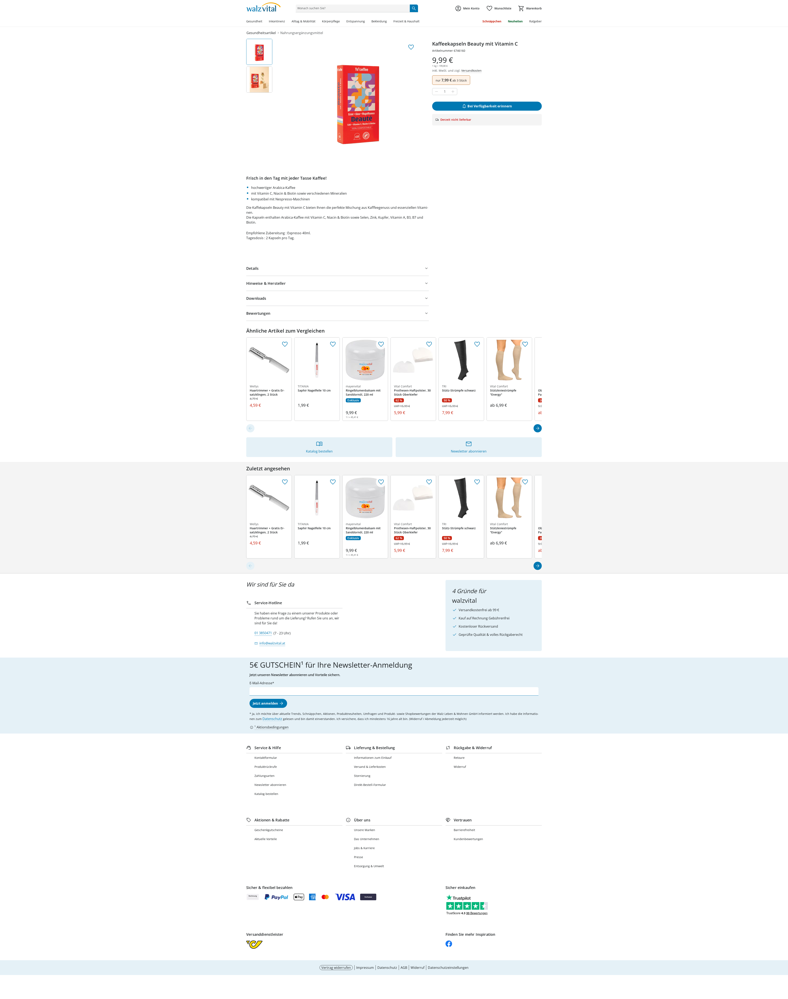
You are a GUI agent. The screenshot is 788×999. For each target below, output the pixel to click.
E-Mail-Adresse (261, 683)
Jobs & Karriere (364, 848)
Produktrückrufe (265, 767)
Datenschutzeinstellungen (448, 967)
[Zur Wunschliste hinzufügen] (411, 47)
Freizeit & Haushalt (406, 21)
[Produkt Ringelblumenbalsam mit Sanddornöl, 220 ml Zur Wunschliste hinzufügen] (381, 344)
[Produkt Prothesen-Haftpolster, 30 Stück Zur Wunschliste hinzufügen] (429, 344)
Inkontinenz (277, 21)
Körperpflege (331, 21)
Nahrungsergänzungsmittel (301, 33)
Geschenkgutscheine (268, 830)
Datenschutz (272, 719)
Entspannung (355, 21)
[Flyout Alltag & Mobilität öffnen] (317, 21)
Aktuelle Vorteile (265, 839)
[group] (357, 100)
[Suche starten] (414, 8)
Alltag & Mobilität (303, 21)
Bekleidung (379, 21)
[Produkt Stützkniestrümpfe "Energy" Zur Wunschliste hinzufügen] (525, 344)
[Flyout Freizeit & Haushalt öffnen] (421, 21)
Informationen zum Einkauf (373, 758)
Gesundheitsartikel (261, 33)
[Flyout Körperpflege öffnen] (341, 21)
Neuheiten (515, 21)
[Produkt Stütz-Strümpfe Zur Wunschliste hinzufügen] (477, 344)
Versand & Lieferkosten (370, 767)
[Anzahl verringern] (436, 91)
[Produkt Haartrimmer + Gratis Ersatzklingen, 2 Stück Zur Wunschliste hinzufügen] (285, 344)
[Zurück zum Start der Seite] (783, 969)
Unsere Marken (364, 830)
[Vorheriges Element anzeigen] (250, 428)
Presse (358, 857)
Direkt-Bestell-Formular (370, 785)
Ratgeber (535, 21)
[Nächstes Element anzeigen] (538, 428)
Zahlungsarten (264, 776)
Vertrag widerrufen (336, 967)
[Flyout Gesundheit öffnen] (264, 21)
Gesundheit (254, 21)
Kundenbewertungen (468, 839)
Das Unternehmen (366, 839)
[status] (351, 8)
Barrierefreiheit (464, 830)
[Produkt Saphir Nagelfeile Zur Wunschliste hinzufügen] (333, 344)
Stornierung (362, 776)
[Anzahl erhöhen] (453, 91)
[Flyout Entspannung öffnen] (366, 21)
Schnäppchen (491, 21)
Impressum (365, 967)
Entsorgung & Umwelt (369, 866)
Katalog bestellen (266, 794)
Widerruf (460, 767)
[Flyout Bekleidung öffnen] (388, 21)
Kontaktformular (265, 758)
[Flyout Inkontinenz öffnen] (286, 21)
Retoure (459, 758)
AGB (404, 967)
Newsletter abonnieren (270, 785)
